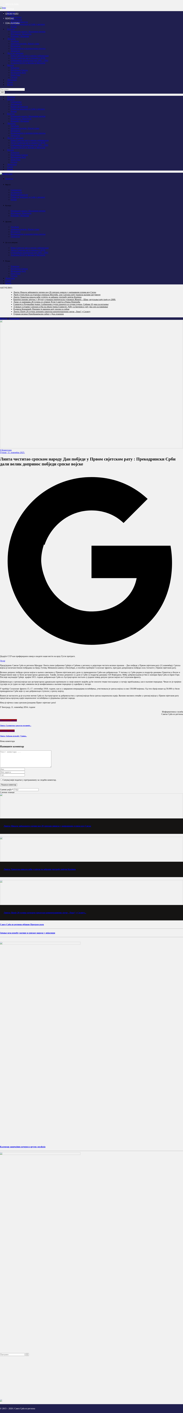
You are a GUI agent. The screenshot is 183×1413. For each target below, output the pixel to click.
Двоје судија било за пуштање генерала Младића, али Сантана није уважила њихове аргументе (56, 295)
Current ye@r (6, 789)
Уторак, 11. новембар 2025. (12, 452)
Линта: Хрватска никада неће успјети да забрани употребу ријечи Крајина (47, 297)
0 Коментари (6, 450)
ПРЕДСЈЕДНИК (12, 4)
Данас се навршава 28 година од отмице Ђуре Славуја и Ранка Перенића (46, 302)
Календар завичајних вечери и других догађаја (22, 1147)
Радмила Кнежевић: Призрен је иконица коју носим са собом (41, 309)
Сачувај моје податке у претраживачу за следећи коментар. (29, 780)
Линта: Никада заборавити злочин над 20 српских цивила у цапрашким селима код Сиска (54, 292)
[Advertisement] (91, 1379)
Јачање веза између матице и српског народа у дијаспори (27, 933)
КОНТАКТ (9, 18)
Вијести (3, 318)
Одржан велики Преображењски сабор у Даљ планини (38, 314)
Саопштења (14, 318)
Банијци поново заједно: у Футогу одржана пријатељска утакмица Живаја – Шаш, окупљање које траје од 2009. (64, 299)
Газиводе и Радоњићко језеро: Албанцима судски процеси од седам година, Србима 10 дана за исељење (61, 304)
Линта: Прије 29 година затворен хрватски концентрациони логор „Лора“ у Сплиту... (45, 913)
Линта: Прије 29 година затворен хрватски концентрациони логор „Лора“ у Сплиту (51, 311)
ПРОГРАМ (9, 9)
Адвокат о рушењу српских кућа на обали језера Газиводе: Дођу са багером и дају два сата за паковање (60, 307)
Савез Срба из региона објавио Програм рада (22, 924)
